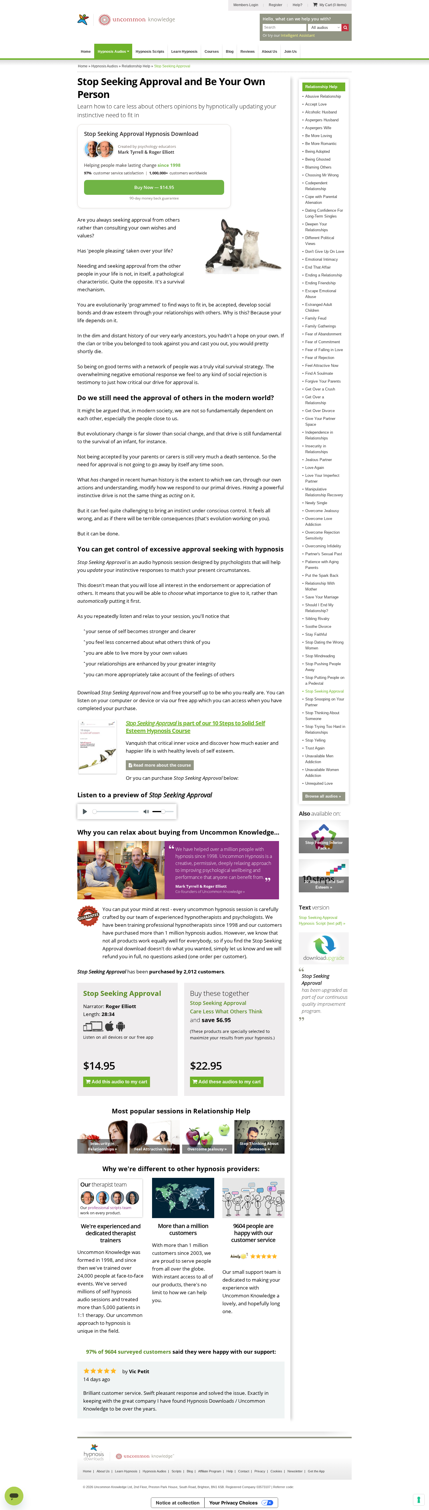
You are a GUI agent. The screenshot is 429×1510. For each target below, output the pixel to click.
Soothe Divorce (318, 626)
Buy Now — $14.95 (154, 187)
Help (229, 1471)
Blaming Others (318, 167)
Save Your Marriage (322, 597)
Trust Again (315, 748)
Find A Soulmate (319, 373)
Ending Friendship (320, 283)
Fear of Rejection (319, 357)
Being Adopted (317, 151)
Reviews (247, 52)
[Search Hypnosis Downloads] (345, 27)
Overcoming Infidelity (323, 546)
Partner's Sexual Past (323, 554)
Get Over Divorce (320, 411)
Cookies (276, 1471)
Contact (243, 1471)
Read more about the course (161, 765)
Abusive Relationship (323, 96)
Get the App (316, 1471)
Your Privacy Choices (233, 1503)
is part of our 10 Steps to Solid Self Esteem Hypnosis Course (195, 727)
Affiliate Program (209, 1471)
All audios (319, 27)
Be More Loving (318, 136)
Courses (212, 52)
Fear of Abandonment (323, 334)
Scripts (177, 1471)
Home (86, 52)
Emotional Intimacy (321, 259)
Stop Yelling (315, 740)
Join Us (290, 52)
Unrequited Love (319, 783)
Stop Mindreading (320, 656)
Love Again (314, 467)
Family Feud (315, 318)
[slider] (116, 811)
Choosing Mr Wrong (322, 175)
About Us (269, 52)
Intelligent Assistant (298, 35)
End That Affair (318, 267)
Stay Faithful (316, 634)
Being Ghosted (317, 159)
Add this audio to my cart (119, 1081)
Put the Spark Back (322, 575)
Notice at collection (178, 1503)
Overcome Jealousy (322, 511)
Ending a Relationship (323, 275)
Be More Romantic (321, 143)
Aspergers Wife (318, 128)
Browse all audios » (323, 796)
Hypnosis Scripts (150, 52)
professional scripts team (109, 1207)
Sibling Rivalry (317, 618)
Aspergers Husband (322, 120)
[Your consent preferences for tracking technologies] (418, 1499)
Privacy (259, 1471)
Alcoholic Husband (321, 112)
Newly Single (316, 503)
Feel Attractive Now (321, 365)
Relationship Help (321, 87)
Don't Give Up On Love (324, 251)
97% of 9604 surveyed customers (128, 1351)
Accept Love (316, 104)
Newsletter (295, 1471)
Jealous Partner (318, 460)
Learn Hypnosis (184, 52)
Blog (229, 52)
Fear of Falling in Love (324, 350)
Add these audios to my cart (229, 1081)
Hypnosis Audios (112, 52)
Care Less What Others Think (226, 1011)
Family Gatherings (320, 326)
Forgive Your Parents (323, 381)
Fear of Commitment (322, 342)
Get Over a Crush (320, 389)
